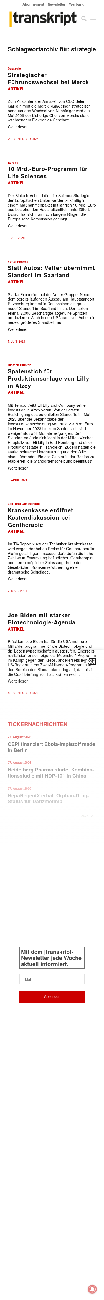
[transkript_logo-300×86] (43, 19)
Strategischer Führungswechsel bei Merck (48, 78)
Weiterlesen (18, 127)
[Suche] (81, 19)
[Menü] (93, 19)
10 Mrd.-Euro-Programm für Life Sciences (48, 172)
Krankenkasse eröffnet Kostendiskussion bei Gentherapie (40, 517)
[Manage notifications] (92, 1289)
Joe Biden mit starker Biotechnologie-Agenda (41, 618)
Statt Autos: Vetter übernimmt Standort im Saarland (51, 271)
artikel (16, 88)
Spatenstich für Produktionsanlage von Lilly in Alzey (48, 378)
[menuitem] (33, 4)
